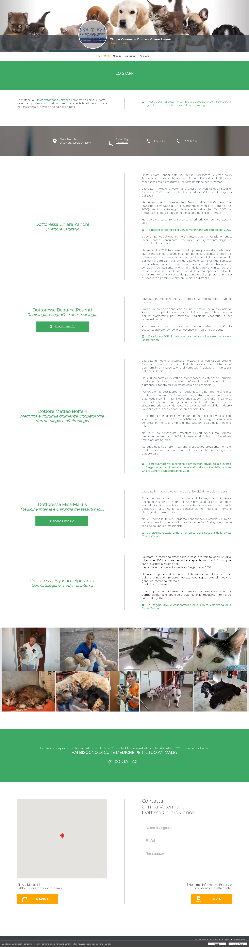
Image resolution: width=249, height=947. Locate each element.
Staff (107, 56)
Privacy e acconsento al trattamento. (213, 886)
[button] (62, 836)
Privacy (227, 939)
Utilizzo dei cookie (239, 939)
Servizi (117, 56)
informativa (210, 884)
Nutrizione (130, 56)
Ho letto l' (195, 884)
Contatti (144, 56)
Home (97, 56)
